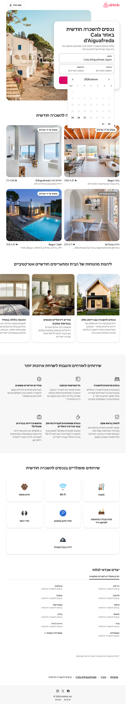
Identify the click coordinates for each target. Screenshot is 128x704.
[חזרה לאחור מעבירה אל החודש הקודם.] (109, 79)
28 (78, 117)
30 (109, 124)
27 (85, 117)
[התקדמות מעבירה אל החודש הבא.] (73, 79)
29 (72, 117)
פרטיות (67, 699)
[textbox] (100, 70)
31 (103, 124)
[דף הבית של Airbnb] (111, 5)
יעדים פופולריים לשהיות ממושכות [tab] (104, 576)
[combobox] (87, 59)
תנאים (58, 699)
